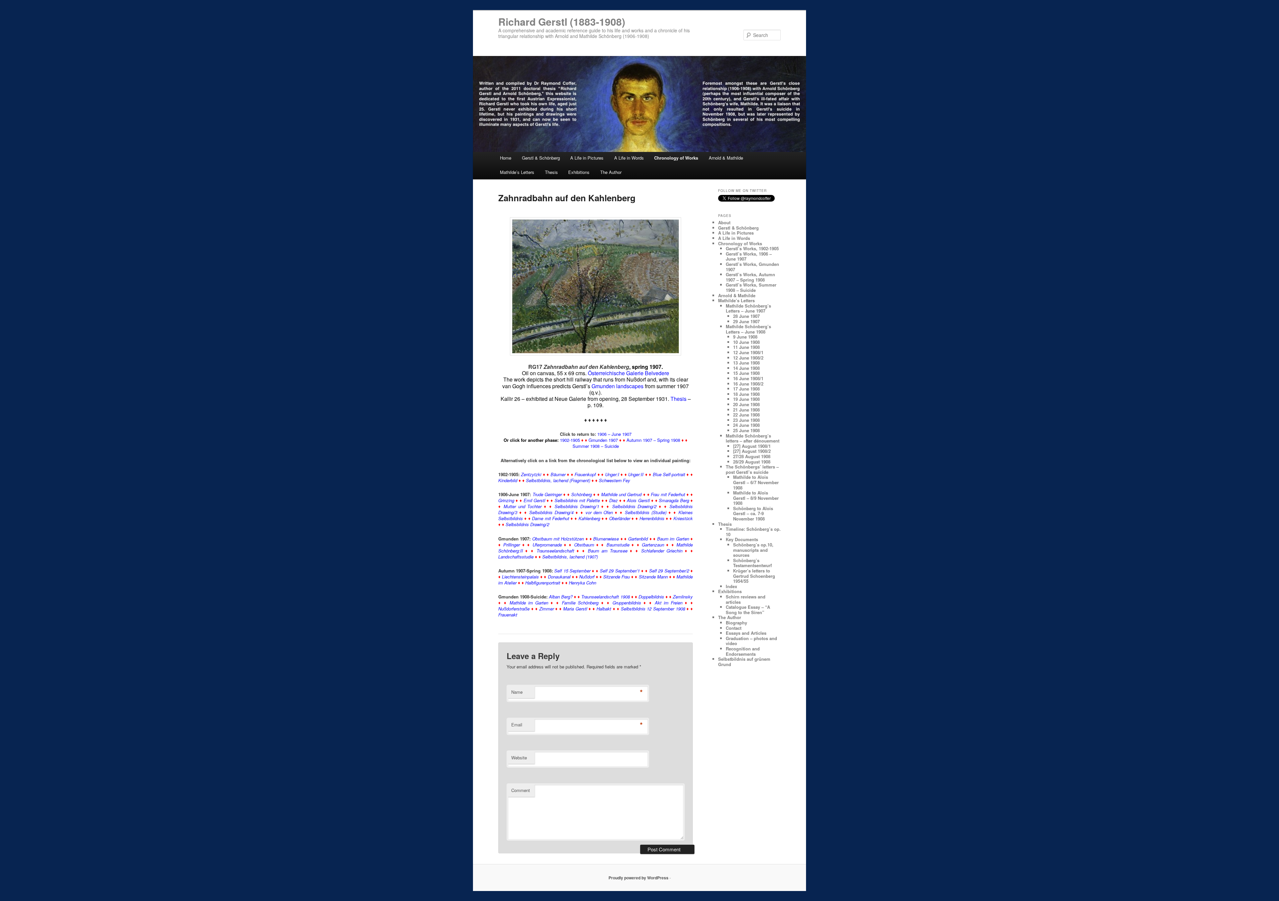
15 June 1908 (746, 373)
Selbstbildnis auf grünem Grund (744, 661)
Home (505, 158)
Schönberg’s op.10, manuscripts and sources (753, 549)
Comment (520, 790)
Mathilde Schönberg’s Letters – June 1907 (748, 308)
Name (517, 692)
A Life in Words (629, 158)
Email (516, 724)
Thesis (551, 172)
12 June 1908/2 (748, 358)
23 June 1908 (746, 420)
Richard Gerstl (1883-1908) (561, 21)
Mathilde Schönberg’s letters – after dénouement (752, 438)
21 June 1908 (746, 410)
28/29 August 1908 (751, 461)
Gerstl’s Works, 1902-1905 (752, 248)
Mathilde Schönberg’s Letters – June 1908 (748, 329)
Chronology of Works (676, 158)
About (724, 222)
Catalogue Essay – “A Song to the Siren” (748, 609)
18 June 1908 (746, 394)
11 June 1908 (746, 347)
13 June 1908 (746, 363)
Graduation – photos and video (751, 641)
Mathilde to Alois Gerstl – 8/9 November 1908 (756, 497)
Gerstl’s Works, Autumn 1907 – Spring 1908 (750, 277)
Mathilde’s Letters (517, 172)
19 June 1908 (746, 399)
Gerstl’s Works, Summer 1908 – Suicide (751, 287)
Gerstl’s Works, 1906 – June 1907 (749, 256)
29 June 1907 (746, 321)
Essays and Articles (746, 633)
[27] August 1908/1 (752, 446)
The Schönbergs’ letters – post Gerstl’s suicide (752, 469)
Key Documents (742, 539)
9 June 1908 (745, 337)
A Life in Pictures (587, 158)
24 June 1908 (746, 425)
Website (519, 757)
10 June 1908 (746, 342)
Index (731, 586)
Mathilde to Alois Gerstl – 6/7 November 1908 (756, 482)
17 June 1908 (746, 389)
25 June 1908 (746, 430)
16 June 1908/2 (748, 384)
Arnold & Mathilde (726, 158)
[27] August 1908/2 (752, 451)
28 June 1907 (746, 316)
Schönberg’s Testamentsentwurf (752, 563)
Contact (733, 628)
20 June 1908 (746, 404)
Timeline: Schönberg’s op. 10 (753, 531)
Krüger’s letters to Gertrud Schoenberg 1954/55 (754, 575)
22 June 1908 (746, 415)
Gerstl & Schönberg (541, 158)
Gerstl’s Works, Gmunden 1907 (752, 267)
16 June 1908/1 (748, 378)
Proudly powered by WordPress (638, 878)
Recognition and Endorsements (743, 651)
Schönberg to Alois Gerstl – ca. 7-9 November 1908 (753, 513)
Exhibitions (579, 172)
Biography (736, 622)
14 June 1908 (746, 368)
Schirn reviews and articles (745, 599)
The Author (611, 172)
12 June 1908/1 (748, 352)
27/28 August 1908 (751, 456)
